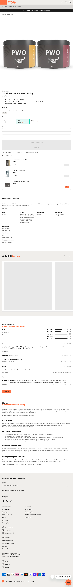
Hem (3, 14)
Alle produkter (6, 228)
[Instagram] (7, 501)
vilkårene (21, 490)
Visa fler (6, 391)
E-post (4, 482)
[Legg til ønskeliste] (68, 20)
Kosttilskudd (10, 14)
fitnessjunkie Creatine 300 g (21, 181)
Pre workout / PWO (7, 237)
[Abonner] (68, 485)
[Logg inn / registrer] (62, 2)
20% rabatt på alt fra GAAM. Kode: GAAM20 (37, 10)
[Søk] (3, 7)
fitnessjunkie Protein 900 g (20, 160)
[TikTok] (11, 501)
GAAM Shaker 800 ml (19, 170)
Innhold (16, 199)
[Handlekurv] (69, 2)
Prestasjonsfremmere (8, 240)
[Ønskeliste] (66, 2)
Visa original (68, 362)
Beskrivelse (6, 199)
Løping (4, 235)
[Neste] (69, 256)
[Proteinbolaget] (12, 2)
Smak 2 (4, 133)
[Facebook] (3, 501)
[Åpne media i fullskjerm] (36, 52)
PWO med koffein (7, 242)
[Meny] (3, 2)
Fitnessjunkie (6, 91)
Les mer (4, 208)
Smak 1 (4, 127)
